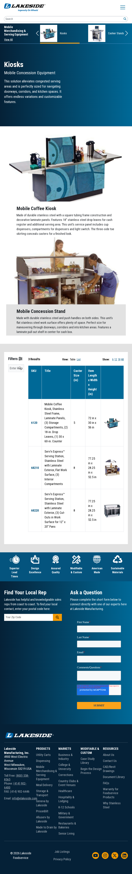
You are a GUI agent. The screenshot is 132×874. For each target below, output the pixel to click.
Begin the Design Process (91, 771)
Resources (110, 748)
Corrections (65, 775)
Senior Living (66, 833)
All (122, 359)
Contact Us (110, 761)
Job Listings (62, 852)
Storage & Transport (42, 793)
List (79, 359)
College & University (64, 766)
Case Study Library (88, 760)
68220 (35, 510)
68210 (35, 468)
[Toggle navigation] (123, 7)
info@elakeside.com (24, 798)
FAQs (106, 783)
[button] (37, 33)
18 (119, 359)
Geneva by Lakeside (42, 803)
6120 (34, 422)
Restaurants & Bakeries (67, 825)
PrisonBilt (42, 811)
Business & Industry (65, 757)
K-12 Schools (66, 807)
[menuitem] (47, 792)
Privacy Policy (62, 859)
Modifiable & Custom (90, 750)
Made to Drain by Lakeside (46, 829)
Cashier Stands (116, 33)
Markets (64, 748)
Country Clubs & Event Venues (68, 783)
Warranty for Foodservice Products (110, 793)
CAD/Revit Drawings (109, 769)
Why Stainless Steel (112, 805)
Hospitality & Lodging (66, 799)
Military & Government (66, 815)
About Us (108, 755)
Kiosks (63, 33)
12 (115, 359)
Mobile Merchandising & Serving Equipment (46, 773)
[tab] (14, 566)
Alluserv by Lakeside (43, 819)
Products (43, 748)
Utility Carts (43, 755)
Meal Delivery (44, 785)
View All (8, 39)
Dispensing (43, 761)
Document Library (114, 777)
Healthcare (65, 791)
